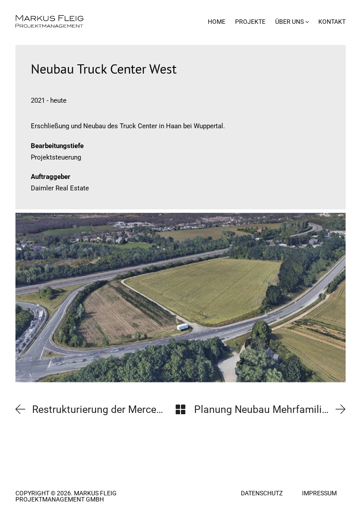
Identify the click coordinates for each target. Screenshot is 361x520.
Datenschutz (262, 493)
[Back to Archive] (180, 409)
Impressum (319, 493)
